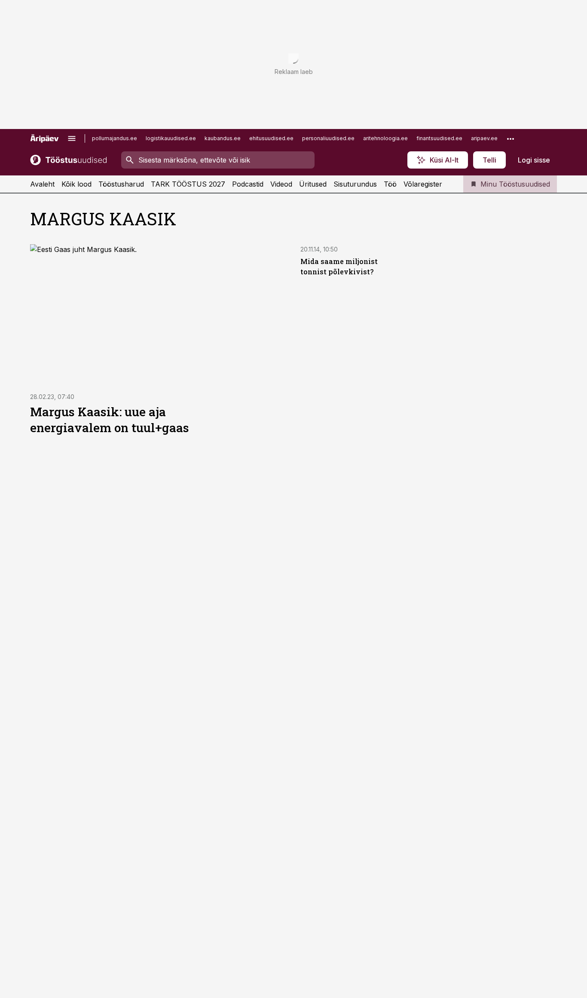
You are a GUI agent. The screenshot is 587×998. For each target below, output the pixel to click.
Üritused (313, 184)
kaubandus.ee (223, 138)
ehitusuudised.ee (271, 138)
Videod (281, 184)
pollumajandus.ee (114, 138)
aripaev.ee (484, 138)
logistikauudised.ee (171, 138)
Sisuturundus (355, 184)
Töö (390, 184)
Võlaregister (423, 184)
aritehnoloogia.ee (385, 138)
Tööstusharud (121, 184)
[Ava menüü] (72, 138)
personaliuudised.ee (328, 138)
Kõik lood (76, 184)
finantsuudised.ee (439, 138)
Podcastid (247, 184)
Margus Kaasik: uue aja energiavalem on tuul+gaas (109, 420)
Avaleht (42, 184)
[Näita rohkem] (510, 138)
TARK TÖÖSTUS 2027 (188, 184)
